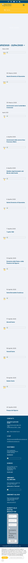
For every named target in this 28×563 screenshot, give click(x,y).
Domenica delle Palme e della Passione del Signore (15, 262)
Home (11, 28)
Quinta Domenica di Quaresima (16, 202)
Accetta (4, 557)
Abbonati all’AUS (11, 502)
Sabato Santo (11, 381)
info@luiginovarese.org (13, 441)
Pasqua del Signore (12, 410)
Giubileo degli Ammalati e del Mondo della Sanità (15, 172)
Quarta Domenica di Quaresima (16, 76)
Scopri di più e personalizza (15, 554)
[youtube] (14, 1)
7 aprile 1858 (10, 232)
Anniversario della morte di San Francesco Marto (16, 141)
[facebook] (8, 1)
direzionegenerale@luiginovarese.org (17, 439)
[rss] (19, 1)
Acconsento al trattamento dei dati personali (12, 533)
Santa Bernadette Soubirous (15, 292)
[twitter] (11, 1)
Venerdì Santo (11, 351)
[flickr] (16, 1)
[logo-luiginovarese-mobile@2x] (8, 4)
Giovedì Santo (11, 322)
